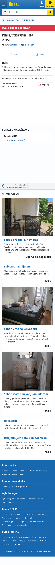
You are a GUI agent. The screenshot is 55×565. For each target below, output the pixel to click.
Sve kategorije (21, 525)
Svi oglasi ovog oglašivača (14, 140)
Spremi (15, 54)
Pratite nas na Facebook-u (12, 474)
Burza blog (6, 544)
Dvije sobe (11, 421)
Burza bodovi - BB (36, 499)
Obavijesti (21, 521)
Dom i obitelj (30, 518)
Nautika (41, 514)
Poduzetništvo (40, 537)
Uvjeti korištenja (19, 471)
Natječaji (43, 541)
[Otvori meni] (3, 4)
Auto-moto (28, 514)
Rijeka (23, 44)
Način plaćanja (7, 502)
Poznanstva (6, 518)
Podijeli (42, 54)
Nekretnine (10, 20)
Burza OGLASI (10, 509)
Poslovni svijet (7, 521)
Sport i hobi (6, 525)
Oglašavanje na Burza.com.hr (13, 499)
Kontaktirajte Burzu (19, 486)
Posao (4, 514)
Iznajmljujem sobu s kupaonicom (26, 438)
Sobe (17, 20)
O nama (5, 471)
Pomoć (5, 486)
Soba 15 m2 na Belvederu (20, 329)
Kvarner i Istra (11, 44)
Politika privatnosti (37, 471)
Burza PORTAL (10, 531)
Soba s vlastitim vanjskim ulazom (26, 394)
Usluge (18, 518)
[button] (41, 4)
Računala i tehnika (37, 521)
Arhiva (17, 544)
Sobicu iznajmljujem (17, 266)
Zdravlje (5, 541)
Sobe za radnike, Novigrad (21, 240)
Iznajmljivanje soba (28, 20)
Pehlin (31, 44)
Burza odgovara (8, 537)
